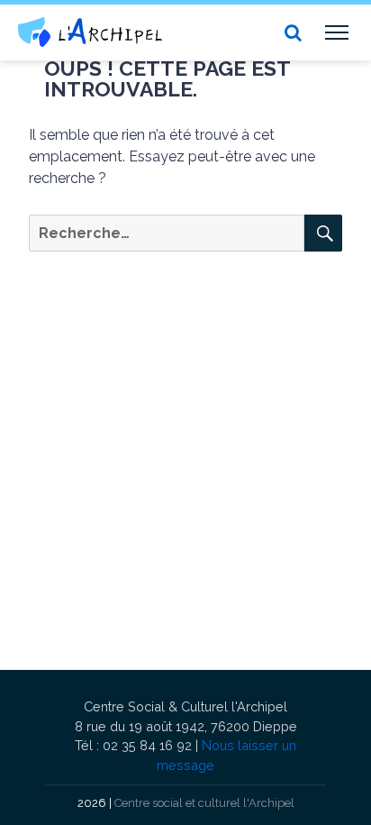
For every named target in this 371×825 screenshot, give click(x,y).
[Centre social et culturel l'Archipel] (90, 32)
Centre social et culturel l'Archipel (204, 803)
